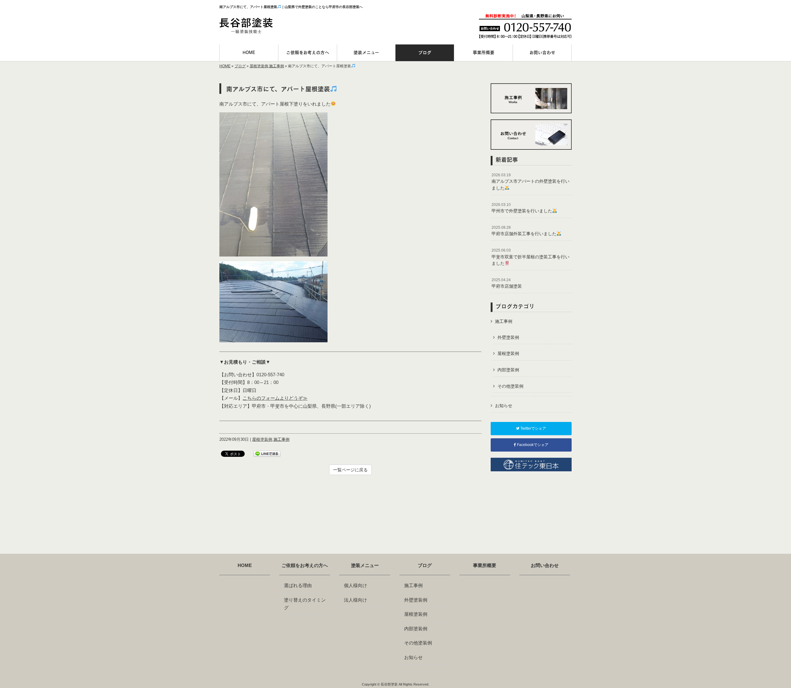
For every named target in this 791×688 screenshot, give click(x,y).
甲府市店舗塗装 (507, 283)
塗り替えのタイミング (305, 604)
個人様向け (355, 585)
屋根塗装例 (259, 66)
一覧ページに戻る (350, 469)
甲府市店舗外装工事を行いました (524, 230)
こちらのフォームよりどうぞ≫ (275, 398)
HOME (225, 66)
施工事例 (276, 66)
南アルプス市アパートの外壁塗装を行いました (530, 181)
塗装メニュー (365, 565)
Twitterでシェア (532, 428)
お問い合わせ (545, 565)
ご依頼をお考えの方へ (304, 565)
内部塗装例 (508, 369)
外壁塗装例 (508, 337)
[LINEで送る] (267, 453)
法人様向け (355, 600)
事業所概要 (484, 565)
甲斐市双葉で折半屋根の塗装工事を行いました (530, 257)
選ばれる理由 (298, 585)
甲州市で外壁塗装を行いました (522, 208)
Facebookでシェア (532, 445)
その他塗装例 (510, 386)
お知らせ (503, 405)
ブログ (240, 66)
